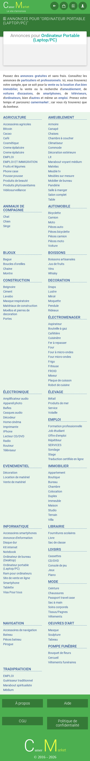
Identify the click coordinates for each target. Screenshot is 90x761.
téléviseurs (78, 93)
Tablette (8, 587)
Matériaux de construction (20, 305)
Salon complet (57, 194)
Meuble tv (54, 171)
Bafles (7, 408)
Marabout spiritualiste (17, 685)
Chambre (54, 486)
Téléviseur (9, 450)
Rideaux (53, 310)
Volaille (52, 412)
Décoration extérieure (62, 152)
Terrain (52, 515)
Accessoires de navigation (20, 630)
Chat (6, 216)
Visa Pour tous (12, 592)
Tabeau (53, 639)
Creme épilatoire (13, 147)
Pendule (53, 305)
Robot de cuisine (58, 385)
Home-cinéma (12, 422)
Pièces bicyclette (58, 231)
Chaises (53, 133)
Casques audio (12, 412)
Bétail (51, 398)
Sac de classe (57, 542)
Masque (53, 630)
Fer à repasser (57, 342)
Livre (51, 538)
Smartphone (11, 582)
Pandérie (54, 185)
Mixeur (52, 375)
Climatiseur (55, 143)
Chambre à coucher (60, 138)
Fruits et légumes (14, 166)
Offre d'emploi (57, 435)
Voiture (53, 245)
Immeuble (54, 501)
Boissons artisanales (61, 259)
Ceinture (53, 588)
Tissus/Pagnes (58, 612)
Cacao (7, 133)
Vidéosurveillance (14, 190)
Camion (53, 217)
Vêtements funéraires (62, 662)
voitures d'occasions (18, 93)
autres (35, 98)
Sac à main (55, 602)
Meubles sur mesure (61, 176)
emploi (63, 98)
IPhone (7, 431)
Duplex (52, 496)
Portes (7, 318)
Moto (51, 222)
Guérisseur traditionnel (18, 680)
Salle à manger (57, 190)
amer (16, 5)
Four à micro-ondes (60, 352)
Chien (6, 221)
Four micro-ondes (59, 356)
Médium (8, 690)
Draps (52, 287)
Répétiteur (55, 440)
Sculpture (54, 634)
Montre (8, 273)
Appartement (56, 472)
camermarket (40, 102)
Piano (52, 575)
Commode (55, 147)
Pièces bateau (12, 639)
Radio (7, 441)
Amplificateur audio (15, 398)
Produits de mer (58, 403)
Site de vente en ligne (16, 578)
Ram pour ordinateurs (17, 573)
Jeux (51, 570)
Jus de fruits (56, 264)
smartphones (52, 93)
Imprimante (10, 426)
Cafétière (54, 333)
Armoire (53, 124)
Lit (49, 157)
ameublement (71, 89)
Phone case (10, 171)
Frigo (51, 361)
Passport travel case (61, 597)
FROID (52, 371)
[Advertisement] (45, 62)
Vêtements (55, 616)
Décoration (10, 472)
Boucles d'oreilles (14, 264)
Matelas (53, 166)
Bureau (53, 482)
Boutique (54, 477)
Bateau (8, 634)
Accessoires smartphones (20, 533)
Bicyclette (54, 213)
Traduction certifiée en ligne (66, 459)
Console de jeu (57, 565)
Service (52, 408)
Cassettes (54, 556)
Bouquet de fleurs (59, 653)
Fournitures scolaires (61, 533)
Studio (52, 510)
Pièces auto (55, 227)
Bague (7, 259)
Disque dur (10, 542)
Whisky (52, 273)
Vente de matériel (14, 482)
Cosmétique (11, 143)
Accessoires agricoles (17, 124)
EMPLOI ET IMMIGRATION (20, 162)
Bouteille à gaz (57, 328)
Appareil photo (12, 403)
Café (6, 138)
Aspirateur (55, 324)
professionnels (51, 80)
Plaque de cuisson (60, 380)
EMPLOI (8, 157)
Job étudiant (56, 430)
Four (51, 347)
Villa (51, 519)
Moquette (54, 301)
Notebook (9, 552)
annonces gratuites (33, 76)
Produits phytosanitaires (19, 185)
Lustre (52, 291)
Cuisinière (54, 338)
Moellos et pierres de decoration (16, 312)
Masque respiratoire (16, 301)
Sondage (54, 449)
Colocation (55, 491)
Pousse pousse (13, 176)
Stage (52, 454)
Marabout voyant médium (65, 162)
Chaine (7, 268)
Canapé (53, 128)
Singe (6, 226)
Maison (53, 505)
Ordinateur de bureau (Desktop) (17, 558)
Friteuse (53, 366)
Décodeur (9, 417)
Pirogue (8, 644)
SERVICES (54, 445)
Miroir (52, 296)
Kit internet (10, 547)
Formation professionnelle (65, 426)
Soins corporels (58, 607)
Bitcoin (7, 128)
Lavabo (8, 296)
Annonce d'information (18, 538)
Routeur (8, 445)
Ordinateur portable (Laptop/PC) (16, 566)
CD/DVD (53, 560)
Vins (51, 268)
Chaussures (56, 593)
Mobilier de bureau (60, 180)
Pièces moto (56, 241)
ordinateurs (13, 98)
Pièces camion (57, 236)
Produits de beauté (15, 180)
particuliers (28, 80)
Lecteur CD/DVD (13, 436)
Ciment (7, 291)
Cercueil (53, 657)
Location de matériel (16, 477)
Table (51, 199)
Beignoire (9, 287)
